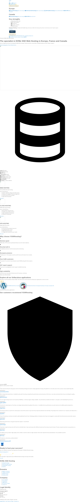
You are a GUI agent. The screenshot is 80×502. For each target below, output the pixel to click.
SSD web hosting (5, 463)
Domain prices (5, 475)
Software (12, 31)
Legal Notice (4, 482)
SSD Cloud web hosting (7, 464)
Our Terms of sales (6, 483)
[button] (9, 1)
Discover (2, 198)
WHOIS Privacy (5, 473)
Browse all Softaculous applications (7, 290)
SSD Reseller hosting (6, 465)
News (10, 0)
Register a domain (6, 471)
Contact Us (31, 35)
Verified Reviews (19, 35)
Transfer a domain (6, 472)
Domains (11, 29)
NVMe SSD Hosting (13, 5)
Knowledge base (12, 35)
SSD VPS (4, 466)
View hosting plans (4, 45)
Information (12, 34)
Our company (25, 35)
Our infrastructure (12, 45)
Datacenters (4, 481)
